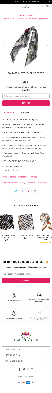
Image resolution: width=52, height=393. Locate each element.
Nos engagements (10, 113)
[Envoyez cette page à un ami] (35, 191)
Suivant (31, 16)
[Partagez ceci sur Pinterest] (29, 191)
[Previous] (4, 46)
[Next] (47, 46)
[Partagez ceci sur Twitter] (16, 191)
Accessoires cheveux (17, 183)
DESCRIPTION (25, 113)
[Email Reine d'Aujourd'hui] (32, 369)
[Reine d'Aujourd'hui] (25, 7)
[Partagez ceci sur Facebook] (22, 191)
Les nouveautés (42, 183)
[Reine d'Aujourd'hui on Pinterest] (24, 369)
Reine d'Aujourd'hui (28, 377)
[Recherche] (43, 6)
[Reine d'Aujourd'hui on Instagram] (28, 369)
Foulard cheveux (30, 183)
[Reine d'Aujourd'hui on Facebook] (19, 369)
